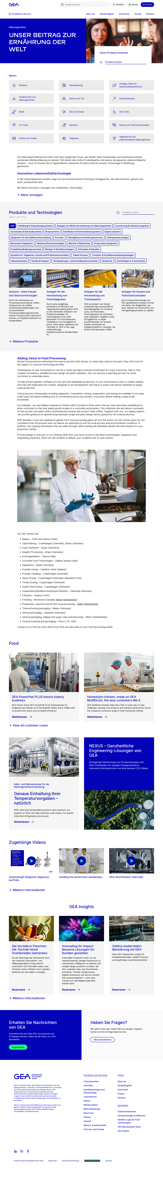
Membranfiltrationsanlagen (51, 243)
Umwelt (87, 1121)
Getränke (88, 1085)
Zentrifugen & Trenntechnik (131, 261)
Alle (12, 226)
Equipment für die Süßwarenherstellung (30, 237)
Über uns (122, 1081)
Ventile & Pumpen (40, 261)
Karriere (121, 1097)
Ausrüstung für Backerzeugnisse (132, 226)
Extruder (59, 237)
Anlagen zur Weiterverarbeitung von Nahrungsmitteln (84, 226)
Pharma (87, 1117)
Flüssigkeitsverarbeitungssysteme (85, 237)
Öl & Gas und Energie (94, 1129)
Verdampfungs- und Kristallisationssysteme (75, 261)
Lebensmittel (90, 1096)
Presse (121, 1093)
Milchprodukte (91, 1105)
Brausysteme (52, 231)
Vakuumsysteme (18, 261)
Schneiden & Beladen (88, 249)
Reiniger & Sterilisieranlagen (59, 249)
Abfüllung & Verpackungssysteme (35, 226)
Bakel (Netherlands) (66, 599)
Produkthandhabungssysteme (25, 249)
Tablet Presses (80, 255)
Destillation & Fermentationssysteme (81, 231)
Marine (87, 1101)
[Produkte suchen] (102, 62)
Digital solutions (113, 231)
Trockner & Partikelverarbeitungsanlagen (113, 255)
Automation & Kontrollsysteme (25, 231)
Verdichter (107, 261)
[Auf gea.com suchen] (62, 4)
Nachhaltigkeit (125, 1085)
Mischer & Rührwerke (79, 243)
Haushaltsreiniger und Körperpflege (94, 1091)
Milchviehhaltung (92, 1109)
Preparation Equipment (106, 243)
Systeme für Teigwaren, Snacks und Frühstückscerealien (39, 255)
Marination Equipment (21, 243)
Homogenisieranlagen (118, 237)
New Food (88, 1113)
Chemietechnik (91, 1081)
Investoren (123, 1089)
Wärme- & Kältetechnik (95, 1125)
